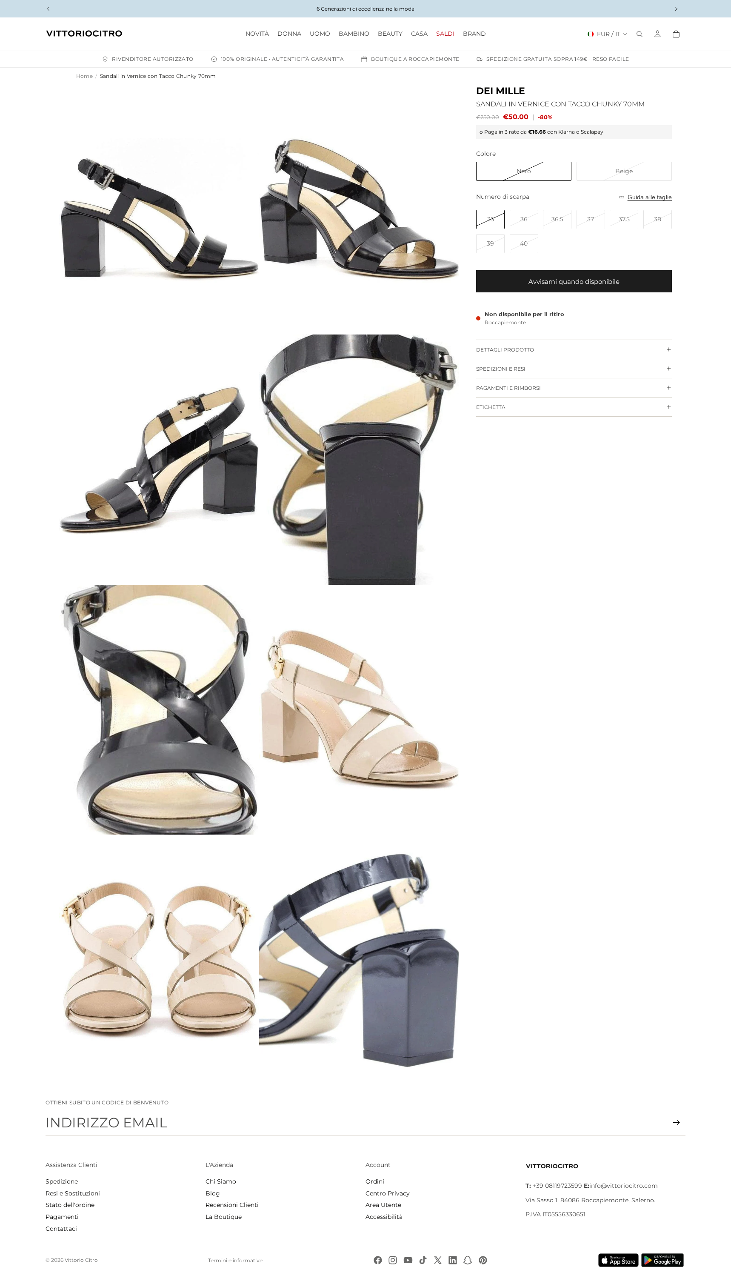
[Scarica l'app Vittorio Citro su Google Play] (664, 1260)
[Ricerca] (639, 34)
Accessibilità (384, 1217)
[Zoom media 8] (359, 960)
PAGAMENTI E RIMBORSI (508, 388)
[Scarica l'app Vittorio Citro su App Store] (618, 1260)
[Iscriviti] (676, 1123)
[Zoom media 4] (359, 460)
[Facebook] (378, 1260)
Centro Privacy (388, 1193)
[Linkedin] (453, 1260)
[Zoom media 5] (159, 710)
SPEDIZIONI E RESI (500, 369)
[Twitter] (438, 1260)
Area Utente (383, 1205)
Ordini (375, 1181)
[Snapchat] (468, 1260)
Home (84, 76)
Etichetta (490, 407)
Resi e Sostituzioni (73, 1193)
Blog (213, 1193)
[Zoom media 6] (359, 710)
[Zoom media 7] (159, 960)
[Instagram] (393, 1260)
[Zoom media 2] (359, 210)
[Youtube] (408, 1260)
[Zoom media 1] (159, 210)
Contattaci (61, 1229)
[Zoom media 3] (159, 460)
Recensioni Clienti (232, 1205)
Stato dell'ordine (70, 1205)
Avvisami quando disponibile (574, 281)
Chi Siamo (221, 1181)
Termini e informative (235, 1260)
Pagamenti (62, 1217)
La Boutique (224, 1217)
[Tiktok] (423, 1260)
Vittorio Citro (81, 1260)
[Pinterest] (483, 1260)
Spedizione (62, 1181)
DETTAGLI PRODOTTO (505, 349)
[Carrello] (676, 34)
